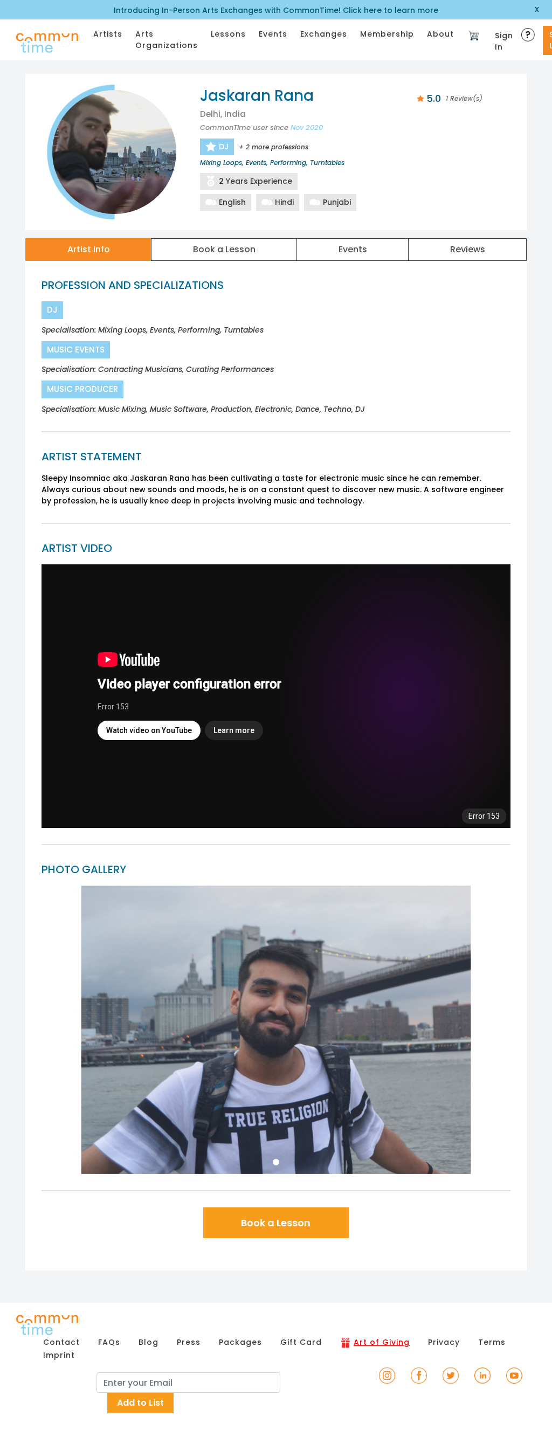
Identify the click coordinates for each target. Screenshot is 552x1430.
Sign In (504, 41)
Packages (240, 1342)
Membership (387, 34)
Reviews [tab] (467, 249)
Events (273, 34)
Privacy (444, 1342)
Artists (107, 34)
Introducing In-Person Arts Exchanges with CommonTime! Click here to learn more (276, 10)
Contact (61, 1342)
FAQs (109, 1342)
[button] (77, 1030)
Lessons (228, 34)
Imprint (59, 1355)
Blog (148, 1342)
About (440, 34)
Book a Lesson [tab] (224, 249)
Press (189, 1342)
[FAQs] (529, 31)
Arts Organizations (166, 40)
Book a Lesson (275, 1222)
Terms (492, 1342)
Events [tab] (353, 249)
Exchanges (323, 34)
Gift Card (301, 1342)
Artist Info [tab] (88, 249)
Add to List (140, 1403)
